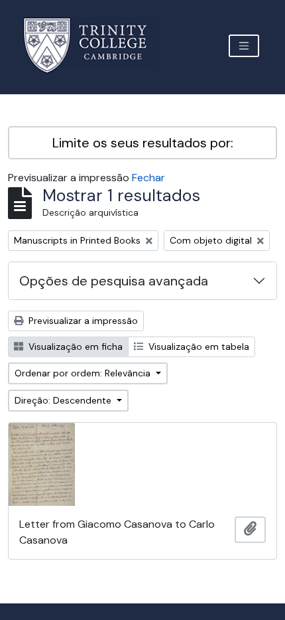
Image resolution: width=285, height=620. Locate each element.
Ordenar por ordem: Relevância (84, 373)
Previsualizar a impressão (82, 321)
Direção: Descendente (64, 400)
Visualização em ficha (74, 346)
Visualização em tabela (197, 346)
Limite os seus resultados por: (142, 142)
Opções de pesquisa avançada (113, 280)
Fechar (148, 178)
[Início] (93, 45)
